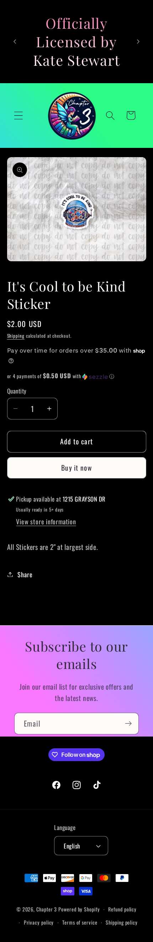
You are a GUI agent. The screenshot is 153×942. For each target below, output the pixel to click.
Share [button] (24, 574)
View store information (46, 521)
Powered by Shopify (79, 909)
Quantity (17, 391)
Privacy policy (39, 922)
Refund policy (122, 909)
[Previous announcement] (15, 41)
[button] (18, 115)
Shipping (16, 335)
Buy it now (76, 467)
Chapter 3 (46, 909)
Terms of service (79, 922)
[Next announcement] (138, 41)
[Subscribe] (128, 723)
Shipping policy (122, 922)
